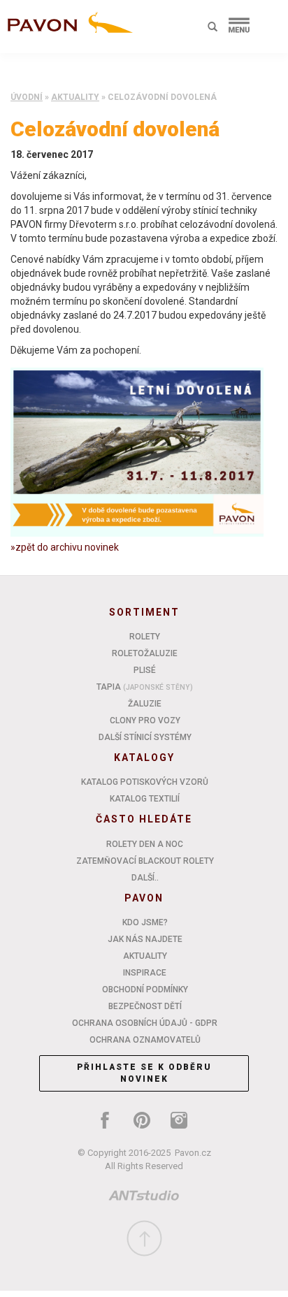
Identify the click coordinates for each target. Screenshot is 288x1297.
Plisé (145, 670)
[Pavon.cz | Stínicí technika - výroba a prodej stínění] (67, 29)
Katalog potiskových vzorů (144, 782)
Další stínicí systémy (145, 737)
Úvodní (26, 97)
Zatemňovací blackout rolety (145, 861)
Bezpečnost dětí (145, 1006)
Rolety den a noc (144, 844)
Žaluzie (144, 704)
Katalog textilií (145, 799)
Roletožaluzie (145, 653)
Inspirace (144, 973)
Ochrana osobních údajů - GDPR (144, 1023)
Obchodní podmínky (145, 989)
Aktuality (75, 97)
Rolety (144, 637)
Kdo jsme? (145, 922)
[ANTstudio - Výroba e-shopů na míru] (144, 1198)
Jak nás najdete (145, 939)
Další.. (145, 878)
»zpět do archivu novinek (64, 547)
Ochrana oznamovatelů (145, 1040)
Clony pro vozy (145, 720)
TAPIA (144, 687)
